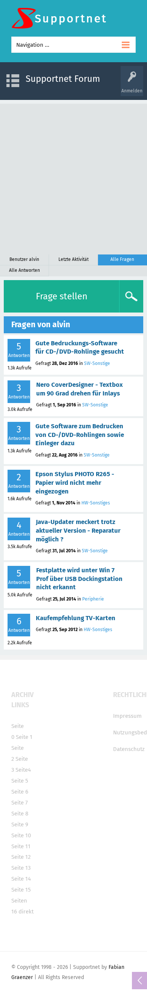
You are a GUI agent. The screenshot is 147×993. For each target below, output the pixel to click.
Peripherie (93, 599)
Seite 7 (19, 802)
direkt (26, 911)
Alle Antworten (24, 270)
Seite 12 (21, 857)
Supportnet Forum (63, 79)
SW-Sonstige (97, 363)
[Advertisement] (73, 177)
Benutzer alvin (24, 259)
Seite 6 (19, 791)
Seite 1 (24, 737)
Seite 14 (21, 878)
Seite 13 (21, 867)
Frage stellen (61, 296)
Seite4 (23, 769)
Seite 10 (21, 835)
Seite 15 (21, 889)
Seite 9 (19, 824)
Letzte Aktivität (73, 259)
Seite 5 (19, 780)
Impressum (127, 716)
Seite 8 (19, 813)
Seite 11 (21, 846)
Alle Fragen (122, 259)
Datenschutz (129, 749)
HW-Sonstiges (95, 503)
